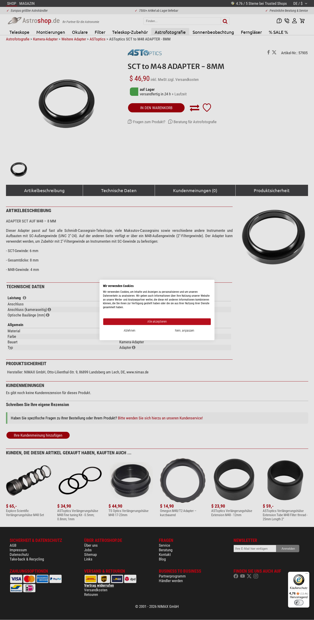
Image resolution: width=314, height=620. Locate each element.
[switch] (298, 602)
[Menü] (306, 574)
